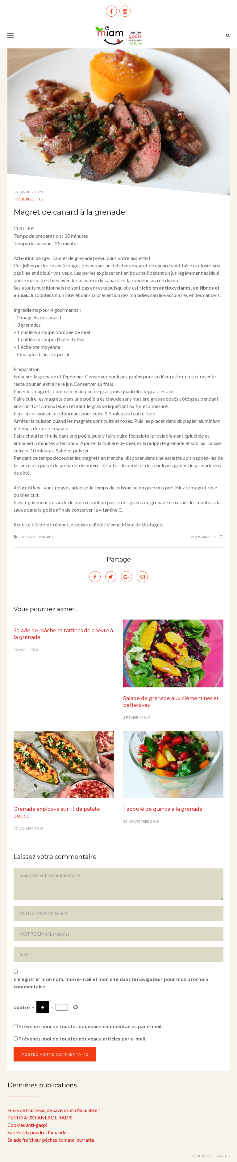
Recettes (34, 199)
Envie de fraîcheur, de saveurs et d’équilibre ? (53, 1110)
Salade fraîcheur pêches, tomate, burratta (50, 1140)
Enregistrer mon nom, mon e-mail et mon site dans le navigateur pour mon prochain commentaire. (111, 982)
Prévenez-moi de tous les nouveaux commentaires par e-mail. (91, 1026)
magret (45, 536)
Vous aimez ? (203, 536)
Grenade (27, 536)
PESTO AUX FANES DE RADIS (40, 1117)
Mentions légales (210, 1156)
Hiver (19, 199)
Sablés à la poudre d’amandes (38, 1132)
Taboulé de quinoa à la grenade (162, 809)
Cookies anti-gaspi (27, 1125)
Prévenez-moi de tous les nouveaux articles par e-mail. (83, 1038)
